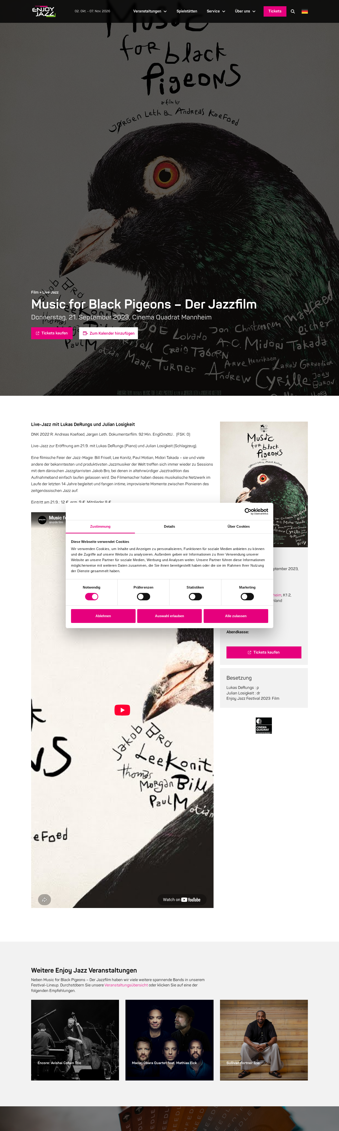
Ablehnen (103, 616)
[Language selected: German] (303, 11)
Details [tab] (169, 526)
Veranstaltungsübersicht (126, 985)
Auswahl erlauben (169, 616)
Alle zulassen (236, 616)
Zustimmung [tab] (100, 526)
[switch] (143, 596)
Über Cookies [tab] (239, 526)
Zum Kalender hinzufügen (112, 333)
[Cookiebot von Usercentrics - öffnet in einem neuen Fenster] (248, 511)
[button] (293, 11)
